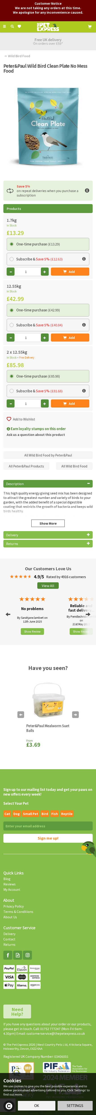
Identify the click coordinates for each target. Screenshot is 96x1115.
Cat (7, 813)
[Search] (12, 26)
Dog (16, 813)
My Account (11, 889)
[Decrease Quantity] (11, 272)
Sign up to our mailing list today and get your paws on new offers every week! (47, 791)
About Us (10, 917)
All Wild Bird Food (74, 466)
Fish (54, 813)
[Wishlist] (20, 26)
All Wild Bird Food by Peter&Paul (48, 455)
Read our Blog (17, 955)
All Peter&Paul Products (26, 466)
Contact (9, 939)
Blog (6, 878)
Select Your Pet (16, 803)
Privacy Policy (13, 906)
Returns (9, 944)
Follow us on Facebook (7, 955)
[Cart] (90, 26)
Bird (45, 813)
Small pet (30, 813)
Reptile (67, 813)
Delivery (9, 933)
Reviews (9, 884)
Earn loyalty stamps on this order (38, 428)
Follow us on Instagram (27, 955)
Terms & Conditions (18, 911)
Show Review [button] (32, 631)
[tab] (48, 484)
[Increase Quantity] (45, 272)
